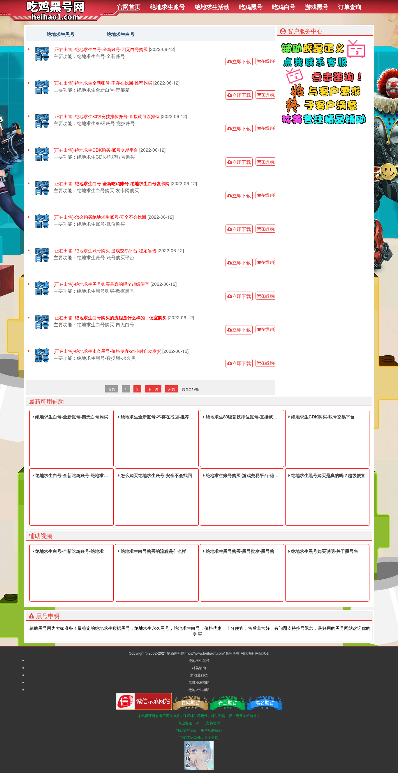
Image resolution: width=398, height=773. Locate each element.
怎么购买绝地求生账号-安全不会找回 (155, 475)
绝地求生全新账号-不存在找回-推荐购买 (158, 416)
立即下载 (241, 61)
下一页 (153, 388)
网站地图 (247, 653)
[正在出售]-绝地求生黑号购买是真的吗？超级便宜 (101, 284)
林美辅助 (199, 667)
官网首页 (128, 6)
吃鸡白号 (283, 6)
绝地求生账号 (167, 6)
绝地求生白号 (121, 34)
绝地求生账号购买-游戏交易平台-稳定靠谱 (246, 475)
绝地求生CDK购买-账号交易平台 (322, 416)
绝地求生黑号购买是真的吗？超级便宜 (327, 475)
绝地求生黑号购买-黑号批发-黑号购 (239, 551)
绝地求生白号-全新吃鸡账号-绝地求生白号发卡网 (82, 475)
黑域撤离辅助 (199, 682)
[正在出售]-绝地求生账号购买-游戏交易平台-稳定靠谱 (105, 250)
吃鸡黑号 (251, 6)
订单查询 (349, 6)
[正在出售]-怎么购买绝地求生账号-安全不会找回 (100, 217)
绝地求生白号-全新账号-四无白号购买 (71, 416)
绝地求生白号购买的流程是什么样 (152, 551)
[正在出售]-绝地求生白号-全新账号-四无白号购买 (101, 49)
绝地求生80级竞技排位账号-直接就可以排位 (247, 416)
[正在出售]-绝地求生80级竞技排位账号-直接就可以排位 (107, 116)
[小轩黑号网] (55, 18)
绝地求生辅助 (199, 689)
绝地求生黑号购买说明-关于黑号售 (324, 551)
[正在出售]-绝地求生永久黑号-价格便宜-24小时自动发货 (107, 351)
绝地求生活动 (212, 6)
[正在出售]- (112, 183)
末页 (171, 388)
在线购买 (269, 61)
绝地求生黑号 (61, 34)
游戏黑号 (316, 6)
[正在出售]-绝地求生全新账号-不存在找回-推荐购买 (103, 83)
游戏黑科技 (199, 674)
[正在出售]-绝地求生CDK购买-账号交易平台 (96, 150)
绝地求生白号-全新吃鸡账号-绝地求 (69, 551)
